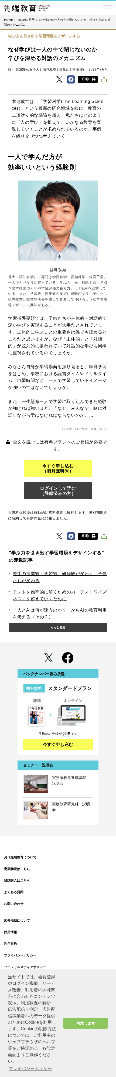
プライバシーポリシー (20, 955)
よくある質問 (13, 892)
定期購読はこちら (17, 869)
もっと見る (58, 627)
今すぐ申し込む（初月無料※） (58, 468)
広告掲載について (17, 920)
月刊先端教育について (20, 857)
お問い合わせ (13, 904)
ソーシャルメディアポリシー (25, 967)
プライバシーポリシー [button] (30, 1068)
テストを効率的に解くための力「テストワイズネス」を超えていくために (60, 595)
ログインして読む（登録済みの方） (58, 491)
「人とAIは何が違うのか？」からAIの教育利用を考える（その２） (60, 613)
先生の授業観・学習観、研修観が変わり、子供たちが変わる (60, 577)
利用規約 (10, 944)
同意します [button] (85, 1023)
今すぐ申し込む (58, 744)
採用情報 (10, 932)
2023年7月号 (98, 69)
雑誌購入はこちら (17, 880)
